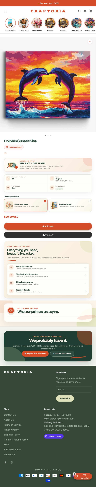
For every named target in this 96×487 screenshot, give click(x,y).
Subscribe (65, 398)
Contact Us (10, 415)
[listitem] (10, 24)
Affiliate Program (12, 449)
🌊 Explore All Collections (35, 353)
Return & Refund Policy (16, 439)
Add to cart (48, 226)
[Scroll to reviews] (5, 153)
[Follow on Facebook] (5, 462)
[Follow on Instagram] (11, 462)
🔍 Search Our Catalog (62, 353)
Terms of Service (13, 425)
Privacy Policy (11, 429)
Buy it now (48, 235)
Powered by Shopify (54, 470)
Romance (59, 189)
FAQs (6, 444)
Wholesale (9, 454)
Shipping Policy (12, 434)
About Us (9, 420)
